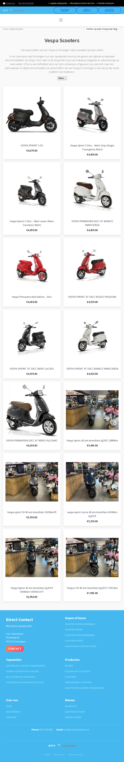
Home (5, 29)
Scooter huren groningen (80, 635)
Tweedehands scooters (78, 682)
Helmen (69, 666)
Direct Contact (87, 10)
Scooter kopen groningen (80, 624)
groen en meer (73, 717)
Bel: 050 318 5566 (26, 3)
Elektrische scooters (77, 671)
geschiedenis (13, 712)
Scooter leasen (74, 640)
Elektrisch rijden (75, 712)
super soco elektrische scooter (25, 682)
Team (8, 706)
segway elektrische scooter (22, 671)
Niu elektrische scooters (20, 677)
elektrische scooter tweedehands (25, 666)
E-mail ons (10, 3)
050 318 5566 (46, 729)
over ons (11, 717)
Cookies (48, 754)
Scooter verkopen (109, 10)
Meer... (62, 78)
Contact (14, 648)
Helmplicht (71, 706)
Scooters (70, 677)
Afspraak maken (65, 10)
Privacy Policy (59, 754)
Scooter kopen (73, 629)
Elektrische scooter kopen (80, 646)
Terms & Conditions (75, 754)
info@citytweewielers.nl (76, 729)
